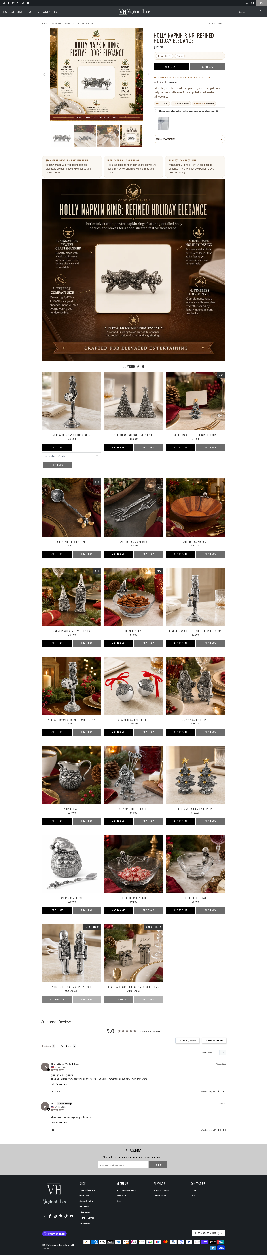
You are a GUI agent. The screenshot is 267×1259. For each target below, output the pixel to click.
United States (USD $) (206, 1234)
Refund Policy (85, 1224)
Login (251, 3)
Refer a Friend (160, 1197)
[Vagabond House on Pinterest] (18, 3)
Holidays (210, 103)
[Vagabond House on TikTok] (23, 3)
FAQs (193, 1197)
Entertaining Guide (87, 1191)
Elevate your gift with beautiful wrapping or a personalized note (189, 111)
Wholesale (84, 1208)
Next (220, 24)
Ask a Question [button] (189, 1041)
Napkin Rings (183, 103)
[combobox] (250, 11)
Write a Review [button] (215, 1041)
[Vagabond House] (134, 12)
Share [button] (57, 1092)
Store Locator (85, 1197)
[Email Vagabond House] (3, 3)
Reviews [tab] (46, 1047)
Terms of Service (86, 1219)
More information (165, 139)
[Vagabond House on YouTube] (27, 3)
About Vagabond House (127, 1191)
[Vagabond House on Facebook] (8, 3)
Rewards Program (161, 1191)
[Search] (260, 11)
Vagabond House (56, 1246)
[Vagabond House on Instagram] (13, 3)
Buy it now (207, 66)
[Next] (148, 75)
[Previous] (44, 75)
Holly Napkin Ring (59, 1085)
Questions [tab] (66, 1047)
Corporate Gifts (86, 1202)
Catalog (120, 1202)
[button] (19, 12)
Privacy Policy (85, 1213)
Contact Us (121, 1197)
